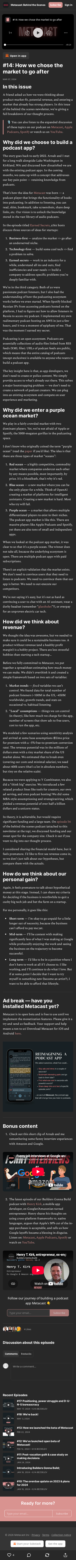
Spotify (25, 132)
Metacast (57, 127)
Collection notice (61, 1535)
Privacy (36, 1535)
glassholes (45, 606)
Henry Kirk (34, 1204)
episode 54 (64, 821)
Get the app (55, 1543)
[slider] (34, 45)
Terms (45, 1535)
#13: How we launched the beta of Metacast (45, 1427)
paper (28, 451)
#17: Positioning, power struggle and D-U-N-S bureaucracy (43, 1402)
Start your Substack (29, 1543)
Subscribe (55, 5)
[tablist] (18, 1353)
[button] (10, 33)
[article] (38, 1405)
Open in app (18, 55)
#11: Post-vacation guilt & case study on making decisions (42, 1456)
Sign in (68, 5)
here (18, 1033)
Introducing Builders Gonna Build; (38, 1468)
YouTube (56, 132)
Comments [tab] (11, 1353)
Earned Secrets (40, 225)
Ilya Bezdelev (40, 1409)
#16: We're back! (27, 1414)
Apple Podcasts (46, 1237)
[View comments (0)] (29, 1555)
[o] (8, 1405)
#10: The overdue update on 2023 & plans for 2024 (43, 1483)
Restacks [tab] (26, 1353)
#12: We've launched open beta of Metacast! (38, 1442)
